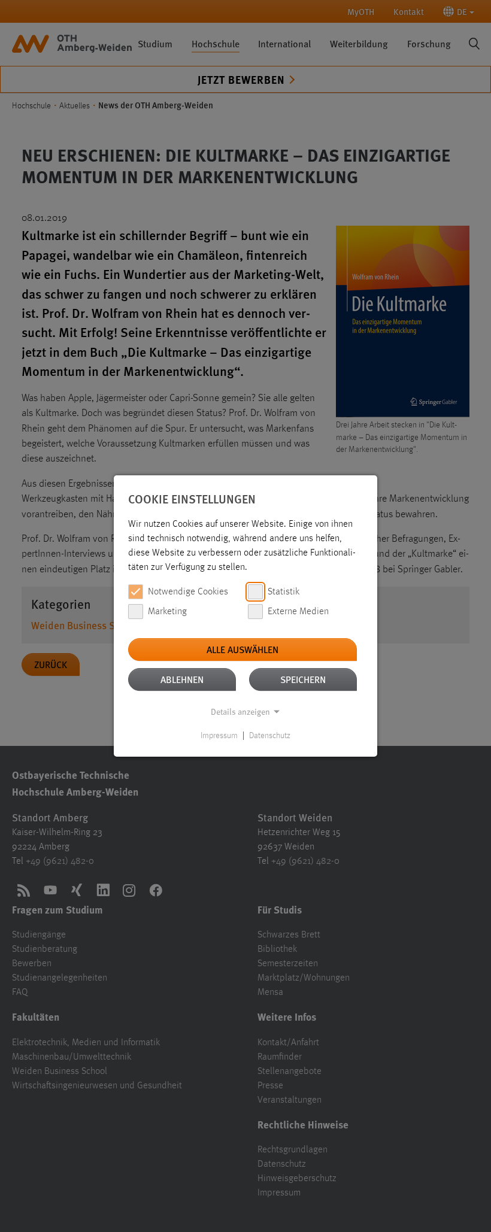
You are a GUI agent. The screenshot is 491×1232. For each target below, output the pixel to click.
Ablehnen (182, 679)
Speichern (303, 679)
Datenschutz (269, 736)
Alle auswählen (242, 649)
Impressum (219, 736)
